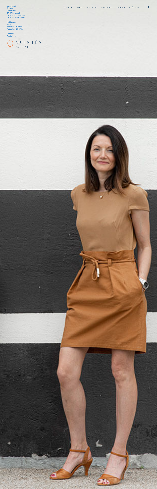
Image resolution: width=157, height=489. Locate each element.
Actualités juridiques (15, 27)
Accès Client (12, 36)
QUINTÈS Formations (16, 18)
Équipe (10, 8)
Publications (12, 22)
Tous (9, 25)
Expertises (11, 11)
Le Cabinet (11, 6)
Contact (10, 34)
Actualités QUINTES (15, 29)
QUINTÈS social (13, 13)
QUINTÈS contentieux (16, 15)
